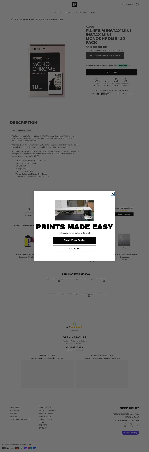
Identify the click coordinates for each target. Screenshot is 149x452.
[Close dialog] (113, 194)
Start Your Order (75, 240)
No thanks (74, 248)
